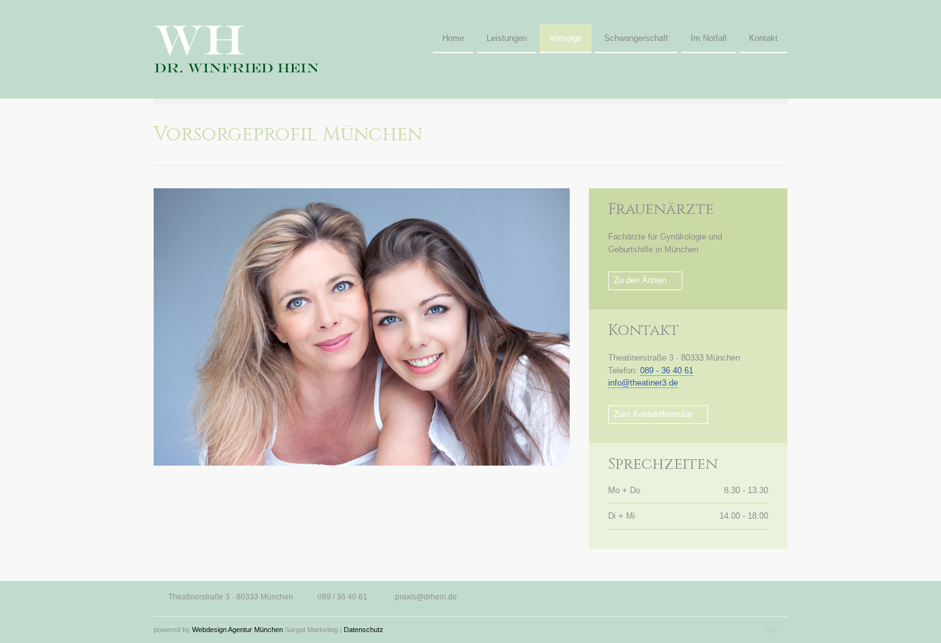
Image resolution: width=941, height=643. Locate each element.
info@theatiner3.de (643, 382)
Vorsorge (565, 38)
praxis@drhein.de (426, 597)
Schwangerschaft (636, 38)
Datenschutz (363, 629)
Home (453, 38)
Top (772, 629)
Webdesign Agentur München (237, 629)
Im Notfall (709, 38)
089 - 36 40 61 (666, 370)
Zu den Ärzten (640, 280)
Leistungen (507, 38)
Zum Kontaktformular (653, 414)
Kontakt (763, 38)
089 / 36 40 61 (342, 596)
